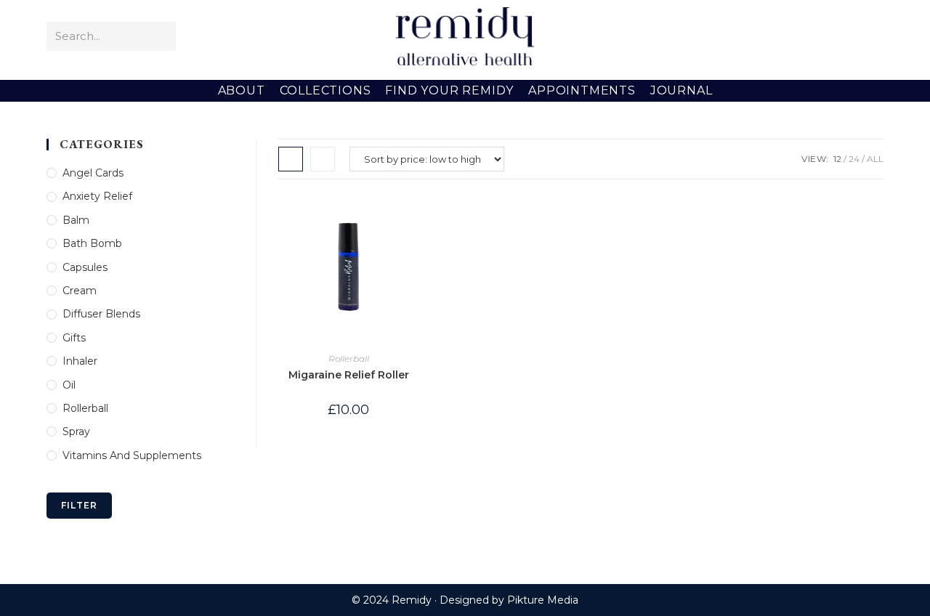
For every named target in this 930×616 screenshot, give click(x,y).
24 (854, 158)
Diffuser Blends (101, 313)
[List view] (322, 159)
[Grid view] (290, 159)
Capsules (85, 267)
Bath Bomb (92, 243)
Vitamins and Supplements (131, 455)
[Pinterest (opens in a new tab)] (830, 37)
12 (837, 158)
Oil (69, 385)
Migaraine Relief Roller (348, 375)
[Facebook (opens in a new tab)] (809, 37)
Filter (79, 505)
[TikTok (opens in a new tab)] (873, 37)
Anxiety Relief (97, 196)
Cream (79, 290)
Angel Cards (93, 172)
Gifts (74, 337)
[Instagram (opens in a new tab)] (851, 37)
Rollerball (348, 358)
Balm (75, 220)
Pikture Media (542, 600)
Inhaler (79, 361)
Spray (76, 431)
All (875, 158)
